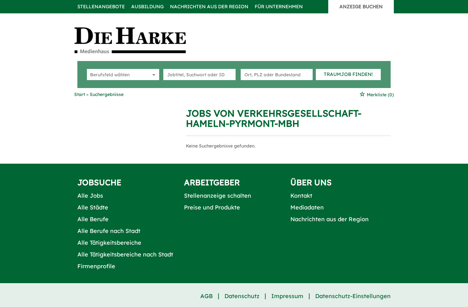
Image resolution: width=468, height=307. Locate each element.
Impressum (287, 296)
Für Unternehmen (279, 6)
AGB (206, 296)
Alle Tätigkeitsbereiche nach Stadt (125, 254)
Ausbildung (147, 6)
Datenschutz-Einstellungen (353, 296)
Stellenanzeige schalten (217, 195)
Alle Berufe (93, 219)
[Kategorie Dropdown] (152, 74)
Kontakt (301, 195)
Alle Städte (92, 207)
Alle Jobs (90, 195)
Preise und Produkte (212, 207)
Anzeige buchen (361, 6)
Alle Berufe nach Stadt (108, 231)
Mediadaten (307, 207)
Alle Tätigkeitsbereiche (109, 242)
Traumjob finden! (348, 74)
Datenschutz (241, 296)
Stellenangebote (101, 6)
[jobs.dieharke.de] (137, 40)
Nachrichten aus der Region (209, 6)
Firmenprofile (96, 266)
